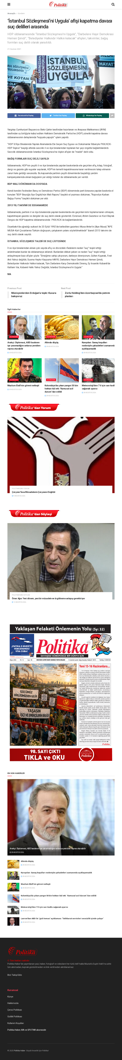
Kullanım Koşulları (15, 1023)
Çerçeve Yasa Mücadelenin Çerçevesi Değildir (33, 492)
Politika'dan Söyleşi (21, 595)
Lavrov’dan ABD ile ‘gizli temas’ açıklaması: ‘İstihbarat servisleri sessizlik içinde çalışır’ (62, 918)
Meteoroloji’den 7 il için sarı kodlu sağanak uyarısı (44, 907)
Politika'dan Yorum (20, 488)
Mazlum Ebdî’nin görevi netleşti (23, 385)
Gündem (21, 13)
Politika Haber (19, 1051)
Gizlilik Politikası (14, 1016)
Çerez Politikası (14, 1010)
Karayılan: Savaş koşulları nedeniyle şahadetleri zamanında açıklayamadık (98, 345)
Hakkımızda (12, 1003)
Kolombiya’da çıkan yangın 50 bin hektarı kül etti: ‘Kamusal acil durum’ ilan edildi (61, 388)
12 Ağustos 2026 (19, 602)
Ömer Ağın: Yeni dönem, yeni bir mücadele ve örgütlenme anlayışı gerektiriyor (48, 598)
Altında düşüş (51, 342)
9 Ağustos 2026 (19, 496)
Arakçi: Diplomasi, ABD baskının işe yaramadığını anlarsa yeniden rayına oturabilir (23, 345)
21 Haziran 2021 (14, 49)
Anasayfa (11, 13)
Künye (10, 996)
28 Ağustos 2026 (15, 352)
